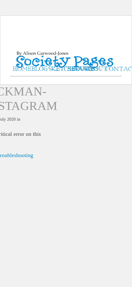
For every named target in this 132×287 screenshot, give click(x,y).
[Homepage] (66, 52)
